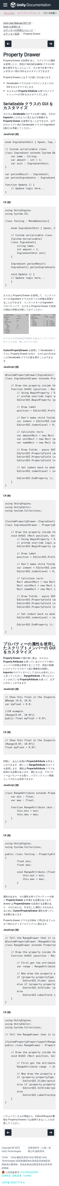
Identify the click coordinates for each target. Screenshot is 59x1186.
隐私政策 (17, 1175)
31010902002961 (29, 1172)
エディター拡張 (11, 33)
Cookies (27, 1175)
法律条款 (6, 1175)
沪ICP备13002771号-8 (13, 1182)
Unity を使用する (11, 26)
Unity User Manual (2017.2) (17, 23)
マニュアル (9, 13)
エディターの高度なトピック (18, 30)
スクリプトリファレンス (29, 13)
